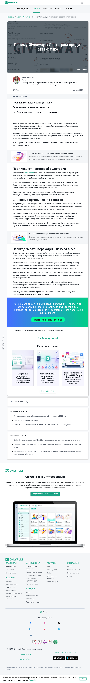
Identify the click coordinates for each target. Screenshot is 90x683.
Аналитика (9, 570)
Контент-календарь (34, 572)
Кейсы (58, 9)
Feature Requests (33, 602)
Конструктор (10, 573)
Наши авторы (52, 582)
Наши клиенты (73, 573)
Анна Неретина (28, 77)
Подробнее (33, 680)
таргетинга (29, 173)
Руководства (22, 9)
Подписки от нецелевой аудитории (32, 102)
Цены (69, 576)
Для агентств (10, 590)
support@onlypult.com (65, 652)
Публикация (10, 567)
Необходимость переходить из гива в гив (36, 112)
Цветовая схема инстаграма (26, 420)
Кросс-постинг (32, 584)
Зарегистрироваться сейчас (48, 319)
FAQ (28, 592)
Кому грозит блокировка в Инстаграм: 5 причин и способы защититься (43, 425)
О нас (69, 567)
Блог (19, 17)
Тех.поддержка (32, 596)
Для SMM (9, 581)
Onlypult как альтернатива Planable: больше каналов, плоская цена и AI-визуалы (22, 378)
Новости (47, 9)
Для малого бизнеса (13, 593)
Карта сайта (24, 659)
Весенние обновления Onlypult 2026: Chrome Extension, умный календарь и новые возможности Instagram (73, 378)
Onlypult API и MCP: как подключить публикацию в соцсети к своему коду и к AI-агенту (48, 378)
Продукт (69, 9)
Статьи (36, 9)
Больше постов (47, 391)
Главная (10, 17)
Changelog (30, 599)
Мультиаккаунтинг (33, 575)
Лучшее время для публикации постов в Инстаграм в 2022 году (40, 416)
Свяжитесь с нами (74, 570)
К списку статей (49, 338)
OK (83, 679)
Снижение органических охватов (31, 107)
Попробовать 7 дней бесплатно (45, 494)
